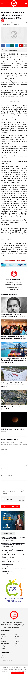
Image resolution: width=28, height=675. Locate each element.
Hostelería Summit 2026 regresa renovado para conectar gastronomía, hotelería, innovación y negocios (13, 556)
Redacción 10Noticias (8, 23)
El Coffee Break (5, 643)
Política (16, 643)
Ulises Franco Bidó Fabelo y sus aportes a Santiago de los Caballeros (13, 315)
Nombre (3, 469)
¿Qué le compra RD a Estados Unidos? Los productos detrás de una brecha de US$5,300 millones (13, 361)
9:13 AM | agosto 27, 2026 (8, 552)
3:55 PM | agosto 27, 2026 (8, 546)
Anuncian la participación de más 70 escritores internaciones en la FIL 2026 (13, 338)
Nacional (3, 648)
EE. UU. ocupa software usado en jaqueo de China (12, 408)
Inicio (2, 655)
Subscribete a (14, 260)
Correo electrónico (6, 476)
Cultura (3, 634)
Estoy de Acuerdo (17, 673)
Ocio (16, 634)
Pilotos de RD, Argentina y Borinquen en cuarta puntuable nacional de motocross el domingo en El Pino (13, 563)
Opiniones (17, 639)
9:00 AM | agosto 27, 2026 (8, 573)
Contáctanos (16, 627)
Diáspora (3, 641)
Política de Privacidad (6, 660)
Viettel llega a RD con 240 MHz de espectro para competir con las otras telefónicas (13, 385)
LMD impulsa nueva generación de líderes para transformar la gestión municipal (13, 543)
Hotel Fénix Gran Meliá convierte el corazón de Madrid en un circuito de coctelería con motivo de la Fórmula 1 (13, 570)
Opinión (17, 636)
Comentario (4, 449)
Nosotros (3, 657)
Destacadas (4, 639)
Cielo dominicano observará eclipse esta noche (12, 430)
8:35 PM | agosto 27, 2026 (8, 540)
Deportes (3, 636)
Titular (16, 646)
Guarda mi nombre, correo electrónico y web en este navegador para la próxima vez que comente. (14, 491)
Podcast (17, 641)
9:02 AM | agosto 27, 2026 (8, 566)
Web (2, 483)
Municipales (4, 646)
